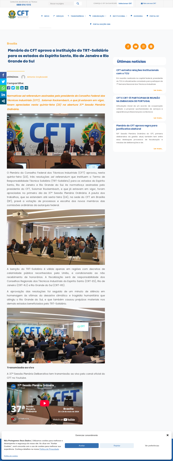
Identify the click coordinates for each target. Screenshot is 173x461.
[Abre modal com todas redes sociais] (26, 87)
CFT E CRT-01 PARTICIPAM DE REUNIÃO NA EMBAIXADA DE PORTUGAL (138, 99)
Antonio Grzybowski (37, 77)
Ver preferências (152, 446)
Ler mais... (158, 90)
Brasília (12, 43)
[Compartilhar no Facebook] (8, 87)
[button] (167, 435)
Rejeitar (117, 446)
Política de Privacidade (49, 449)
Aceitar (82, 446)
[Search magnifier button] (78, 4)
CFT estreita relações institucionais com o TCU (137, 72)
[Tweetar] (13, 87)
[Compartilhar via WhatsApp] (17, 87)
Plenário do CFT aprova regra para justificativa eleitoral (136, 127)
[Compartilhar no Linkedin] (22, 87)
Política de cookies (11, 456)
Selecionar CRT (125, 3)
